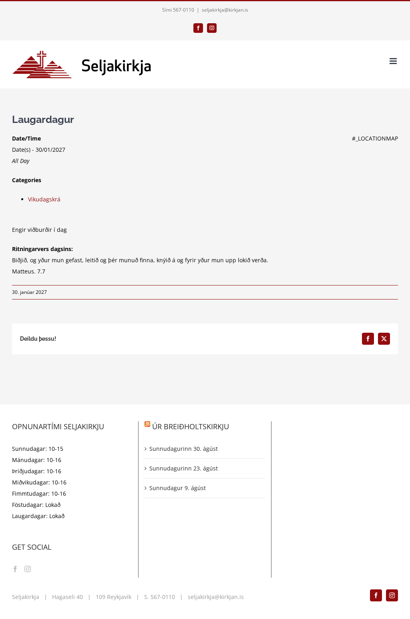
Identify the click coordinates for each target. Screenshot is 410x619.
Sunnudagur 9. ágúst (177, 488)
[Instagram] (27, 569)
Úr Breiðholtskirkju (190, 426)
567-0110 (163, 597)
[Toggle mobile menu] (394, 61)
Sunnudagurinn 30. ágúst (183, 448)
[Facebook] (15, 569)
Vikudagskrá (44, 199)
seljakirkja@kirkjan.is (225, 9)
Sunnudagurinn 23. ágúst (183, 468)
